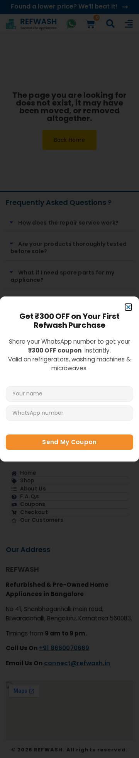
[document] (69, 379)
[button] (128, 307)
